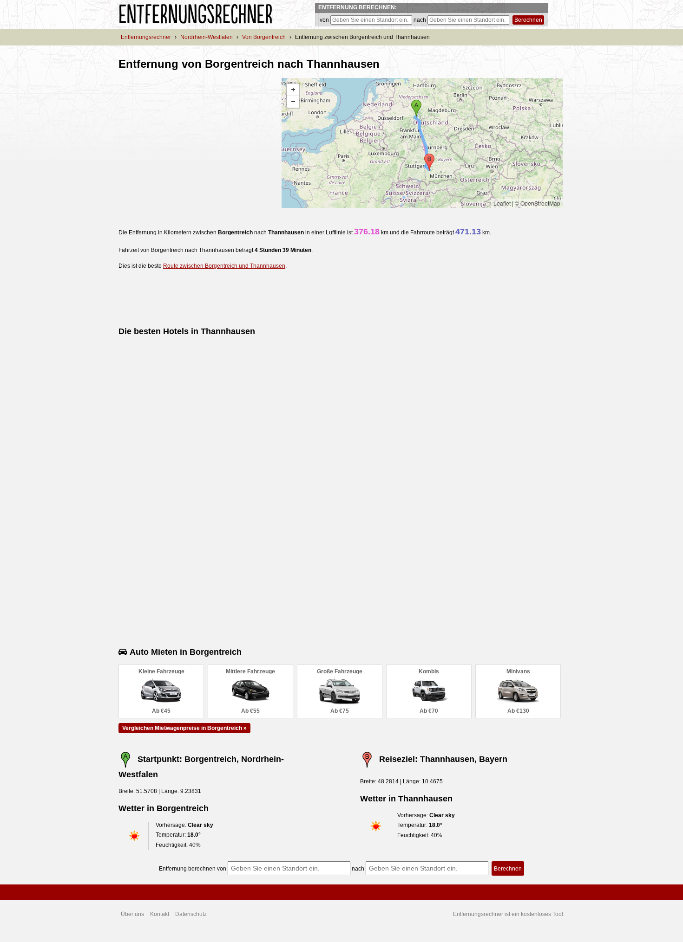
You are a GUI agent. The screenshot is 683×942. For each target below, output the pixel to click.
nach (420, 20)
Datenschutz (191, 914)
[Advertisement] (196, 143)
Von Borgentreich (264, 37)
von (324, 20)
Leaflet (502, 203)
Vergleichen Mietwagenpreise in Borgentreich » (184, 728)
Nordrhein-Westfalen (206, 37)
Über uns (132, 914)
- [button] (293, 102)
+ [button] (293, 90)
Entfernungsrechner (146, 37)
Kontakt (159, 914)
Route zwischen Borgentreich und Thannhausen (224, 266)
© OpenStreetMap (537, 203)
